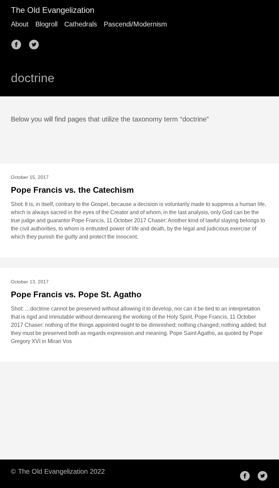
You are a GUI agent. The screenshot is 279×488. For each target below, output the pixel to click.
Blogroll (46, 24)
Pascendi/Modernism (135, 24)
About (20, 24)
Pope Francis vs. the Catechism (72, 189)
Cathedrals (80, 24)
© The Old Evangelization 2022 (58, 471)
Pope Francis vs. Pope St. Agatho (76, 294)
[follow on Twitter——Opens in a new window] (36, 42)
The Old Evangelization (52, 10)
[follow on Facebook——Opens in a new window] (18, 42)
